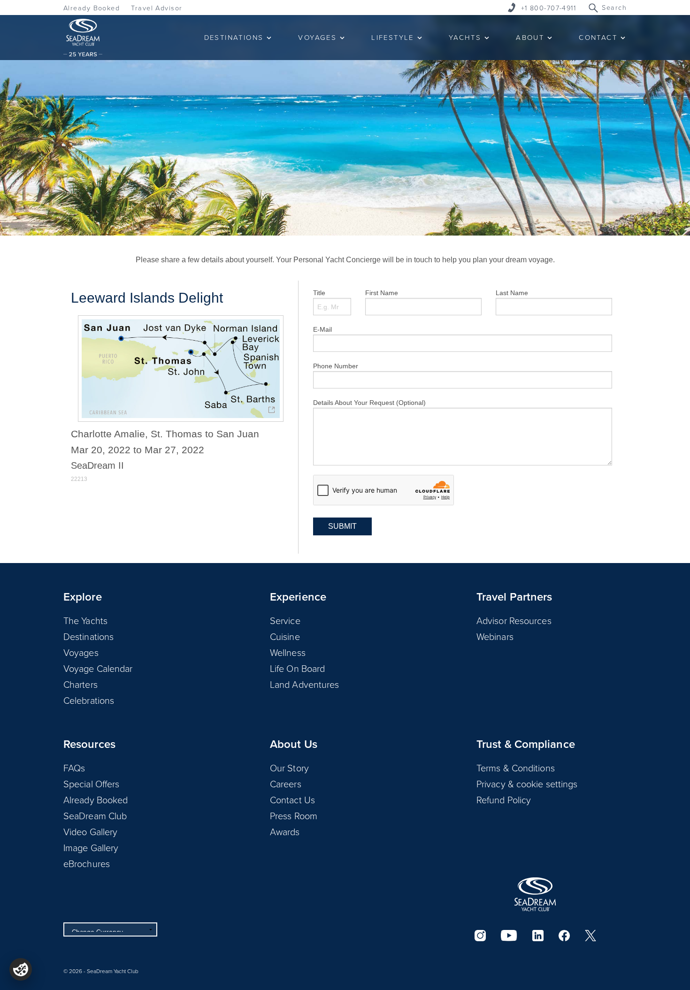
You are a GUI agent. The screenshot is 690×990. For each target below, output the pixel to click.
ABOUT (530, 37)
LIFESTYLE (392, 37)
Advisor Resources (514, 620)
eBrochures (86, 863)
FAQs (74, 767)
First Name (381, 293)
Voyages (81, 652)
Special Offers (91, 783)
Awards (285, 831)
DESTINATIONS (234, 37)
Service (285, 620)
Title (319, 293)
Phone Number (335, 366)
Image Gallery (90, 847)
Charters (80, 684)
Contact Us (292, 799)
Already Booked (91, 7)
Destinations (88, 636)
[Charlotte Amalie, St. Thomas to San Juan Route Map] (181, 368)
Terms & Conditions (515, 767)
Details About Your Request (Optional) (369, 402)
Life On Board (297, 668)
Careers (285, 783)
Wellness (288, 652)
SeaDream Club (95, 815)
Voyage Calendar (98, 668)
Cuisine (285, 636)
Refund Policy (503, 799)
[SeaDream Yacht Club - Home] (535, 894)
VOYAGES (317, 37)
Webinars (495, 636)
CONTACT (598, 37)
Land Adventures (304, 684)
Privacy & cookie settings (527, 783)
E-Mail (322, 329)
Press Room (293, 815)
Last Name (512, 293)
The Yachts (85, 620)
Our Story (289, 767)
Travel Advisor (156, 7)
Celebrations (88, 700)
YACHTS (465, 37)
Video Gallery (90, 831)
